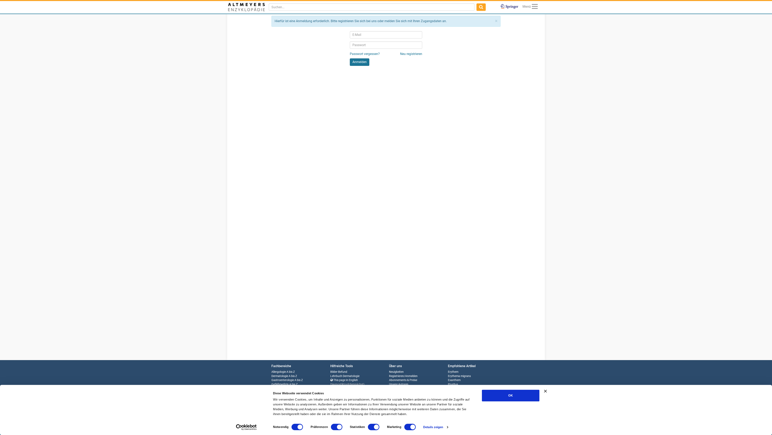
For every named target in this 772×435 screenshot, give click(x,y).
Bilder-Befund (338, 372)
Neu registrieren (411, 54)
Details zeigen (433, 427)
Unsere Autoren (398, 384)
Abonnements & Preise (403, 380)
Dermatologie (279, 376)
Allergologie (278, 372)
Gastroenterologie (282, 380)
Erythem (453, 372)
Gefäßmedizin (280, 384)
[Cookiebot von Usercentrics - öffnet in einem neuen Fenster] (246, 427)
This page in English (345, 380)
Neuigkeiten (396, 372)
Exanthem (454, 380)
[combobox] (371, 7)
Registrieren (396, 376)
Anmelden (411, 376)
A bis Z (290, 372)
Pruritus (453, 384)
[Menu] (535, 7)
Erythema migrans (459, 376)
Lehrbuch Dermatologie (344, 376)
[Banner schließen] (545, 391)
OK (510, 395)
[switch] (336, 427)
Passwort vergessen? (365, 54)
